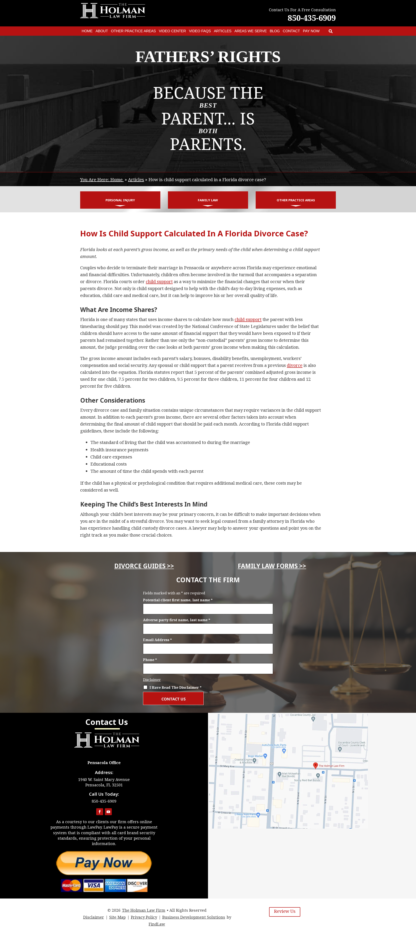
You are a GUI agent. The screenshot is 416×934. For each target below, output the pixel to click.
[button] (411, 902)
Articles (222, 31)
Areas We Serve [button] (250, 31)
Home (87, 31)
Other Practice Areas (133, 31)
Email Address (157, 639)
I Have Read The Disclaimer (176, 687)
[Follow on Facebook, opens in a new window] (99, 811)
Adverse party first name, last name (176, 620)
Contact (291, 31)
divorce (294, 365)
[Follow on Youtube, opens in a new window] (108, 811)
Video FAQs (200, 31)
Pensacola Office (104, 762)
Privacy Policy (144, 917)
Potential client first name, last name (178, 600)
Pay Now (311, 31)
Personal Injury (120, 200)
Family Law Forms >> (272, 566)
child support (159, 281)
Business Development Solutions (193, 917)
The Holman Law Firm (143, 910)
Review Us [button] (285, 911)
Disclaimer (152, 679)
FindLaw (157, 924)
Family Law (208, 200)
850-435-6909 (312, 18)
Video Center (172, 31)
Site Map (117, 917)
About (102, 31)
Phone (150, 659)
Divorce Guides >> (144, 566)
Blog (275, 31)
